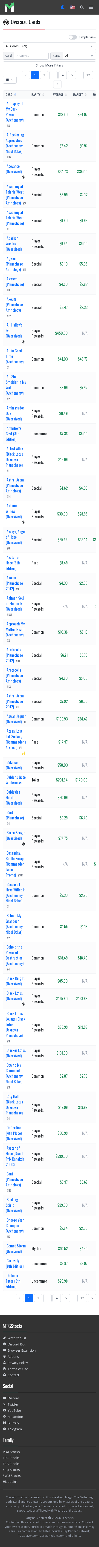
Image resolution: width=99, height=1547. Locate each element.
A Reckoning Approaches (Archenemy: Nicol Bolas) (15, 143)
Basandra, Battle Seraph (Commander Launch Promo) (15, 864)
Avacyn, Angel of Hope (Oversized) (16, 537)
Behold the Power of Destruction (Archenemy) (14, 955)
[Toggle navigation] (91, 7)
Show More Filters (49, 65)
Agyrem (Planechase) (15, 281)
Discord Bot (17, 1344)
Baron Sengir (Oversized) (15, 835)
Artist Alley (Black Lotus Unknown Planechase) (14, 457)
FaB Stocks (11, 1464)
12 (88, 75)
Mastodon (15, 1416)
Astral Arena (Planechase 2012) (15, 701)
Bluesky (13, 1423)
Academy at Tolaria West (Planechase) (15, 218)
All (67, 55)
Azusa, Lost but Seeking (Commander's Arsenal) (16, 739)
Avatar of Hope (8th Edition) (13, 563)
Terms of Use (18, 1369)
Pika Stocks (11, 1452)
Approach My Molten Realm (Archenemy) (15, 629)
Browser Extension (22, 1350)
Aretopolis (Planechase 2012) (14, 655)
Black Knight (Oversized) (15, 981)
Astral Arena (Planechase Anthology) (15, 485)
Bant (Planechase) (15, 815)
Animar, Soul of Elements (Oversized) (15, 603)
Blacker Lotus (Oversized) (16, 1052)
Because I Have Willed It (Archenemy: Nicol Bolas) (16, 893)
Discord (13, 1398)
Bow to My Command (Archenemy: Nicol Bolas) (14, 1073)
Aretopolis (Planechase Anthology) (14, 675)
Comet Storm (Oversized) (16, 1248)
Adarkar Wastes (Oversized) (14, 243)
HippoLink (10, 1481)
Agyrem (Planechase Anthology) (14, 264)
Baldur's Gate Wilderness (16, 779)
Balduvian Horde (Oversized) (14, 797)
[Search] (82, 7)
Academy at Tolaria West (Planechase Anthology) (15, 195)
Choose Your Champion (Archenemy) (15, 1225)
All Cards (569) (16, 46)
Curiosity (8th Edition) (14, 1263)
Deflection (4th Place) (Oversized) (14, 1133)
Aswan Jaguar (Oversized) (16, 718)
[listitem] (9, 7)
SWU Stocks (12, 1475)
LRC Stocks (11, 1458)
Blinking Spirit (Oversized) (14, 1205)
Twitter (13, 1404)
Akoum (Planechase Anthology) (14, 304)
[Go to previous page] (26, 75)
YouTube (14, 1410)
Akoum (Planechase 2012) (14, 583)
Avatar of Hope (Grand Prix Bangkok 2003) (15, 1156)
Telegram (15, 1429)
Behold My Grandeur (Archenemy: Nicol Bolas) (14, 924)
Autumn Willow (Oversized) (14, 511)
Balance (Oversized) (14, 765)
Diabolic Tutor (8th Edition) (13, 1281)
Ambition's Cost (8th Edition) (13, 433)
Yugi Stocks (11, 1469)
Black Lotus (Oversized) (14, 995)
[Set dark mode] (62, 7)
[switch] (82, 37)
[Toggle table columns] (10, 80)
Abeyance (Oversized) (14, 168)
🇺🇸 (73, 7)
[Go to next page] (57, 84)
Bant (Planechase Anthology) (14, 1179)
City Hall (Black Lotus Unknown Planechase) (14, 1105)
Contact (13, 1375)
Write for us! (17, 1338)
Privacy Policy (18, 1363)
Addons (13, 1356)
